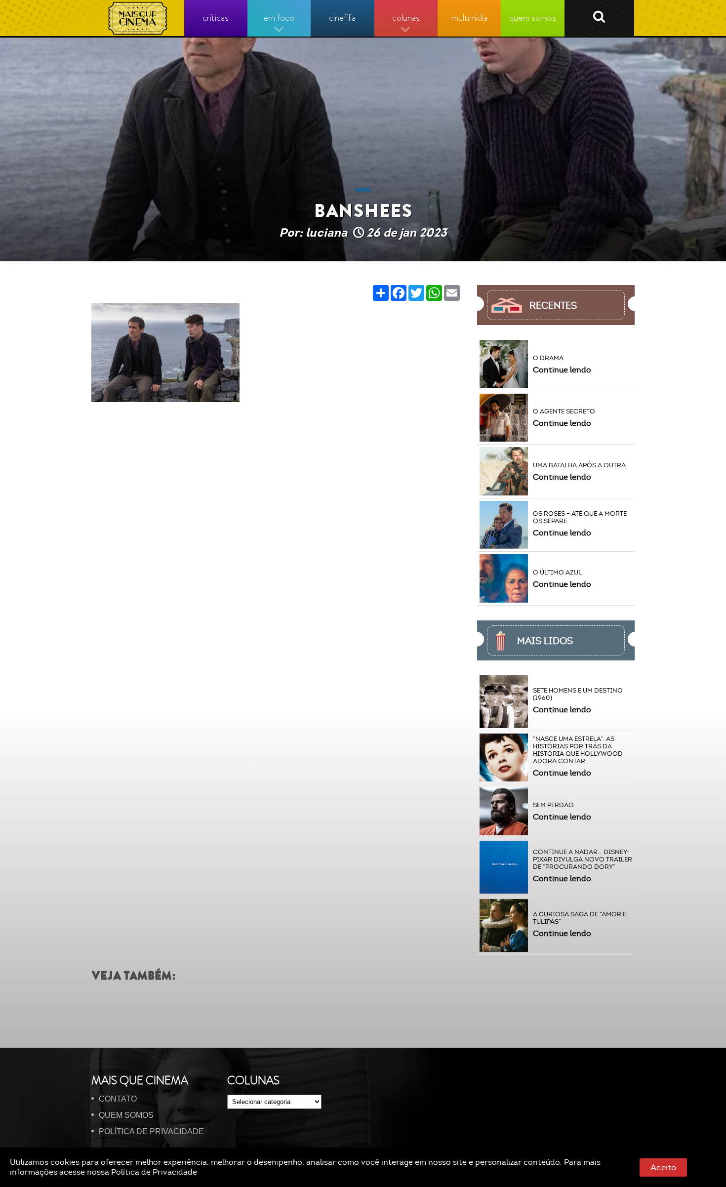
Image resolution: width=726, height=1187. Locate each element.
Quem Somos (126, 1115)
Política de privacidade (151, 1131)
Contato (118, 1099)
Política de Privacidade (154, 1172)
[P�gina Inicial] (138, 18)
